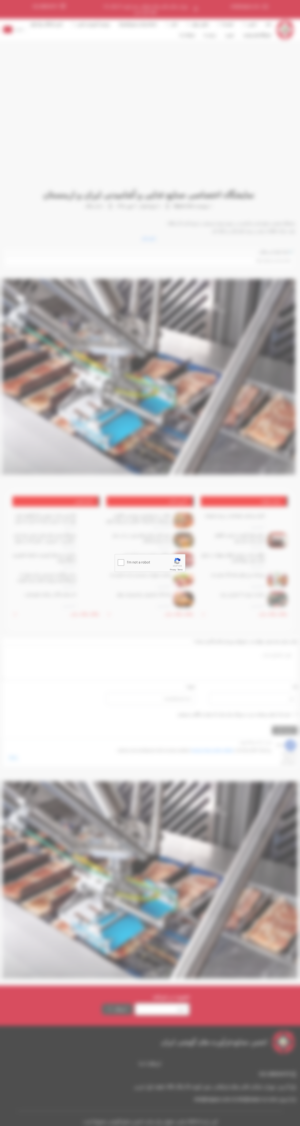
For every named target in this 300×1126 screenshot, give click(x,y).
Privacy (173, 570)
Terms (180, 570)
